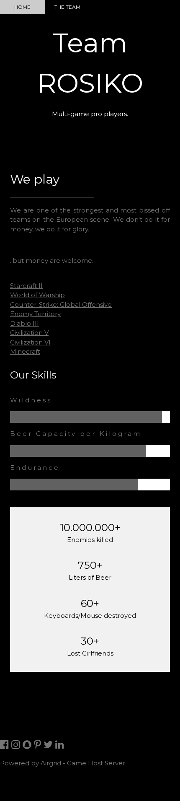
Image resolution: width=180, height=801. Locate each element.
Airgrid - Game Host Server (83, 763)
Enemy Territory (35, 314)
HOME (22, 7)
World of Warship (37, 295)
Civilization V (29, 333)
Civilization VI (30, 342)
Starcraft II (26, 286)
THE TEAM (67, 7)
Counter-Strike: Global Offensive (61, 304)
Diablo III (24, 323)
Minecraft (25, 351)
